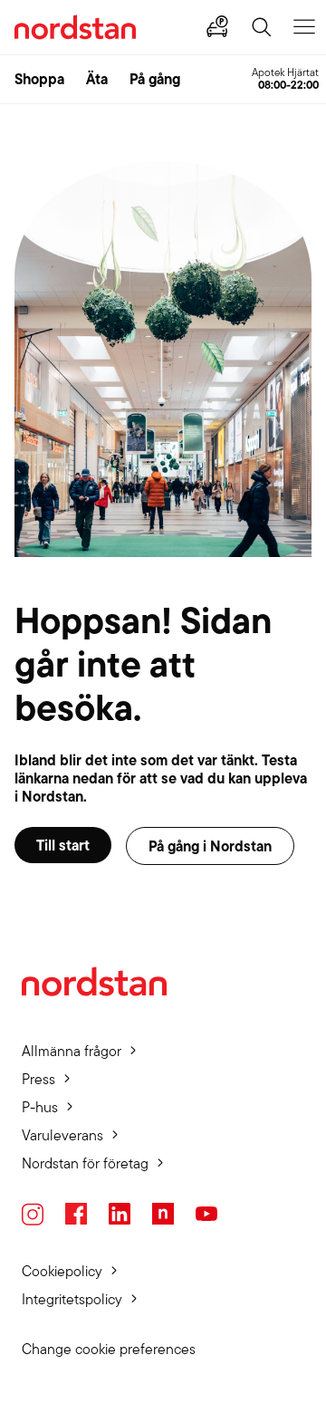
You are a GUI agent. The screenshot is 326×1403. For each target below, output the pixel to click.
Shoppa (39, 79)
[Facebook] (76, 1214)
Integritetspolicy (72, 1299)
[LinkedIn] (119, 1214)
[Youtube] (206, 1214)
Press (38, 1079)
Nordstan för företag (85, 1163)
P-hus (40, 1107)
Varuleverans (62, 1135)
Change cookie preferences (109, 1349)
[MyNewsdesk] (163, 1214)
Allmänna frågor (71, 1051)
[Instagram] (32, 1214)
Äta (97, 79)
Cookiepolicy (62, 1271)
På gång (154, 79)
